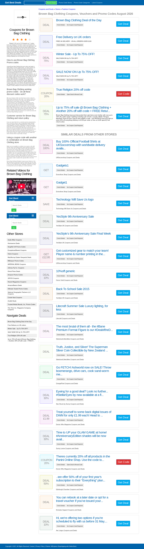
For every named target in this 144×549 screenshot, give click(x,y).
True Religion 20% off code (17, 335)
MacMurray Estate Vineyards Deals (19, 257)
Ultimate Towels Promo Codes (18, 289)
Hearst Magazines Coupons (17, 282)
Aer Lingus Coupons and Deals (66, 530)
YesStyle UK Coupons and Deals (67, 225)
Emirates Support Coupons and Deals (68, 510)
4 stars (26, 40)
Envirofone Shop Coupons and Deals (68, 174)
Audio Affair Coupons (15, 240)
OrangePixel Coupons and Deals (67, 383)
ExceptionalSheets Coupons (17, 250)
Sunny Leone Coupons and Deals (67, 448)
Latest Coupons (97, 2)
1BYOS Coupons (13, 278)
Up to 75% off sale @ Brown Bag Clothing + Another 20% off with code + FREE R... (21, 340)
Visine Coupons (13, 254)
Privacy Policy (40, 546)
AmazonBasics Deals (15, 285)
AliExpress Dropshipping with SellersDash (63, 546)
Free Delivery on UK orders (17, 325)
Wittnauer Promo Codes (16, 261)
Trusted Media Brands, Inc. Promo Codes (21, 304)
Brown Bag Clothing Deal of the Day (20, 321)
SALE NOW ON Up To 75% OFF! (19, 332)
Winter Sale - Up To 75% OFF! (18, 328)
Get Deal (123, 23)
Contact (32, 546)
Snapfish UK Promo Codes (17, 247)
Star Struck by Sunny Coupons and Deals (70, 404)
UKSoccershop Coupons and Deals (68, 157)
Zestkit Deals (12, 301)
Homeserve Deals (14, 243)
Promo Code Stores (65, 2)
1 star (14, 40)
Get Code (123, 93)
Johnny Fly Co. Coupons (16, 268)
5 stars (30, 40)
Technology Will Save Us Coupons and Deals (71, 208)
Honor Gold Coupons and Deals (66, 280)
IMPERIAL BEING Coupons (17, 264)
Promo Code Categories (82, 2)
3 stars (22, 40)
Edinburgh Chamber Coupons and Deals (69, 489)
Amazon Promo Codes (15, 275)
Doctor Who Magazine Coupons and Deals (70, 424)
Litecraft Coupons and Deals (65, 318)
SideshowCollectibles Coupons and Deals (70, 339)
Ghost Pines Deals (14, 271)
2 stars (18, 40)
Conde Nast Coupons (15, 297)
